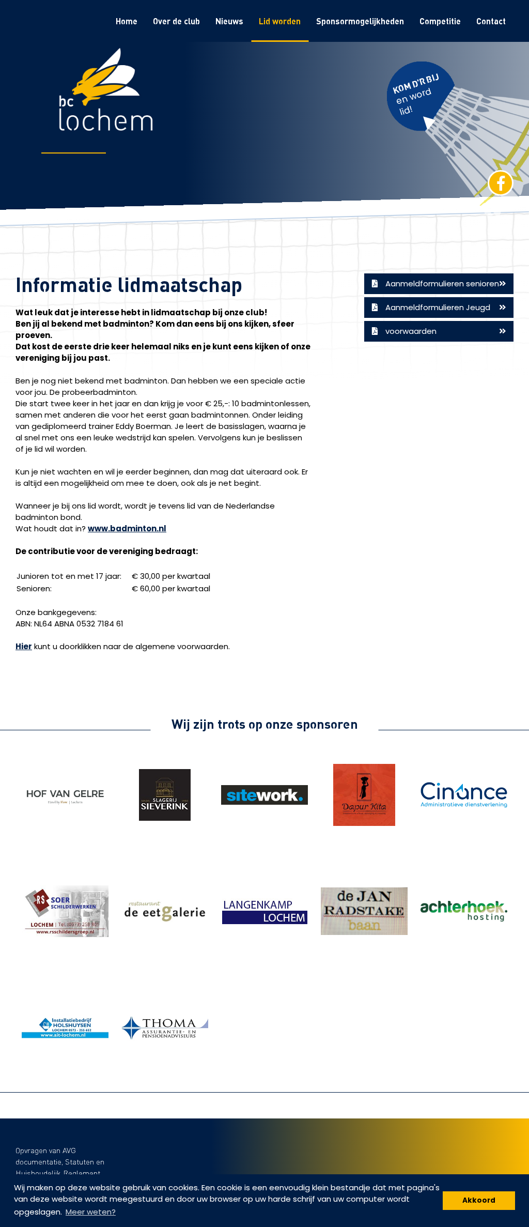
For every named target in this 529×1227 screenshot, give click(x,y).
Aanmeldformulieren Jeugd (437, 307)
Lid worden (280, 21)
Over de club (176, 21)
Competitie (440, 21)
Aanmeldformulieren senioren (442, 283)
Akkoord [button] (478, 1200)
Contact (491, 21)
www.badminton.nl (127, 528)
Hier (23, 646)
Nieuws (229, 21)
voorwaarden (411, 331)
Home (126, 21)
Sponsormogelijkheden (360, 21)
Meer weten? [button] (91, 1211)
